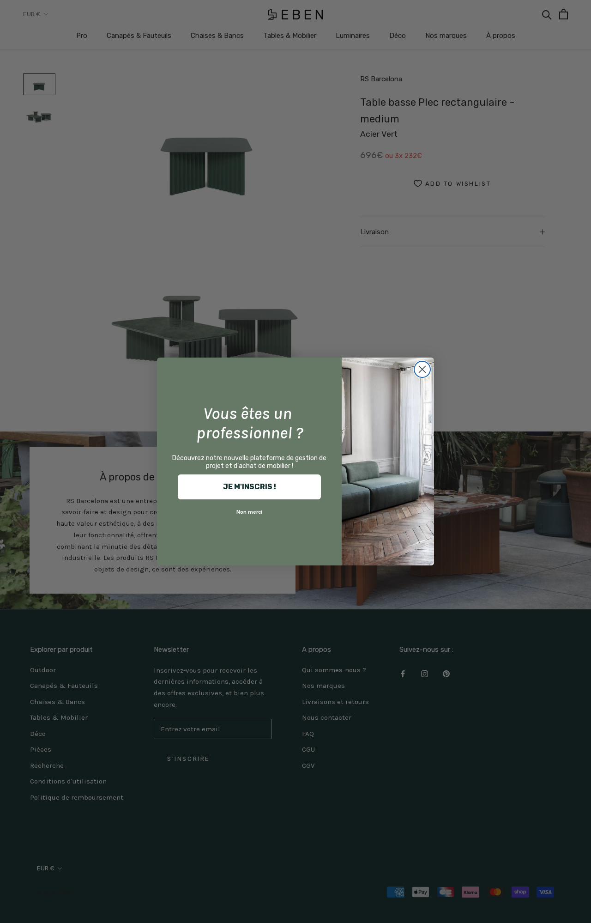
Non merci (249, 512)
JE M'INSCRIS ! (249, 486)
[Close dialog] (422, 369)
